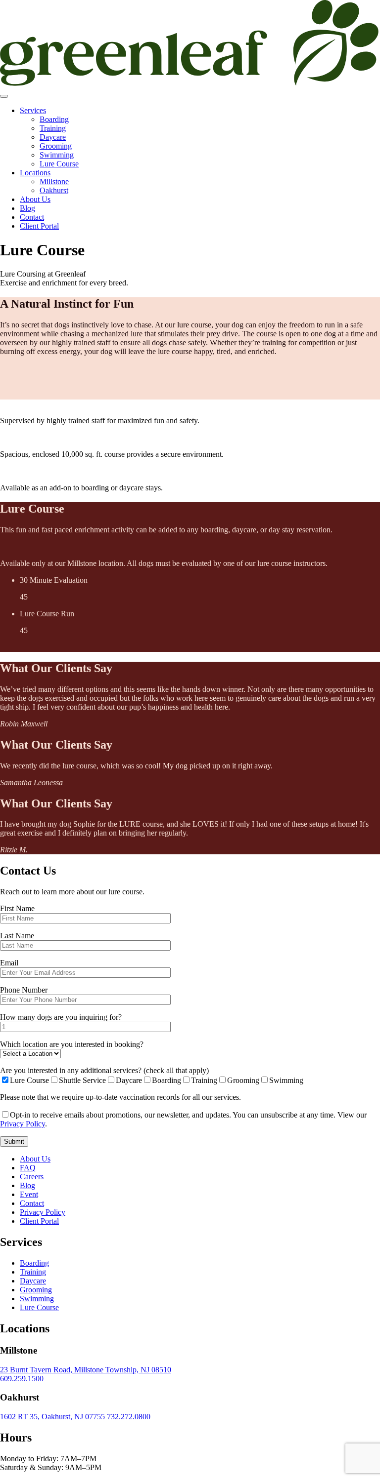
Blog (27, 208)
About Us (35, 199)
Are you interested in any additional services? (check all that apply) (104, 1070)
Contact (32, 217)
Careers (32, 1176)
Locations (35, 172)
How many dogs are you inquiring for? (61, 1017)
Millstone (54, 181)
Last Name (17, 935)
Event (29, 1194)
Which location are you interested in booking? (71, 1044)
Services (33, 110)
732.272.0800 (128, 1416)
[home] (190, 84)
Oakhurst (54, 190)
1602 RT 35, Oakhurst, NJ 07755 (52, 1416)
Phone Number (24, 990)
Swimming (57, 155)
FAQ (28, 1167)
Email (9, 963)
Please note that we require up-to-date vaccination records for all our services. (120, 1097)
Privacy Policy (22, 1124)
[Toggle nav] (4, 96)
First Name (17, 908)
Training (53, 128)
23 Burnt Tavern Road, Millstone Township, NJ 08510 (85, 1369)
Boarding (54, 119)
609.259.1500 (22, 1378)
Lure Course (59, 164)
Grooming (56, 146)
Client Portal (39, 226)
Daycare (53, 137)
